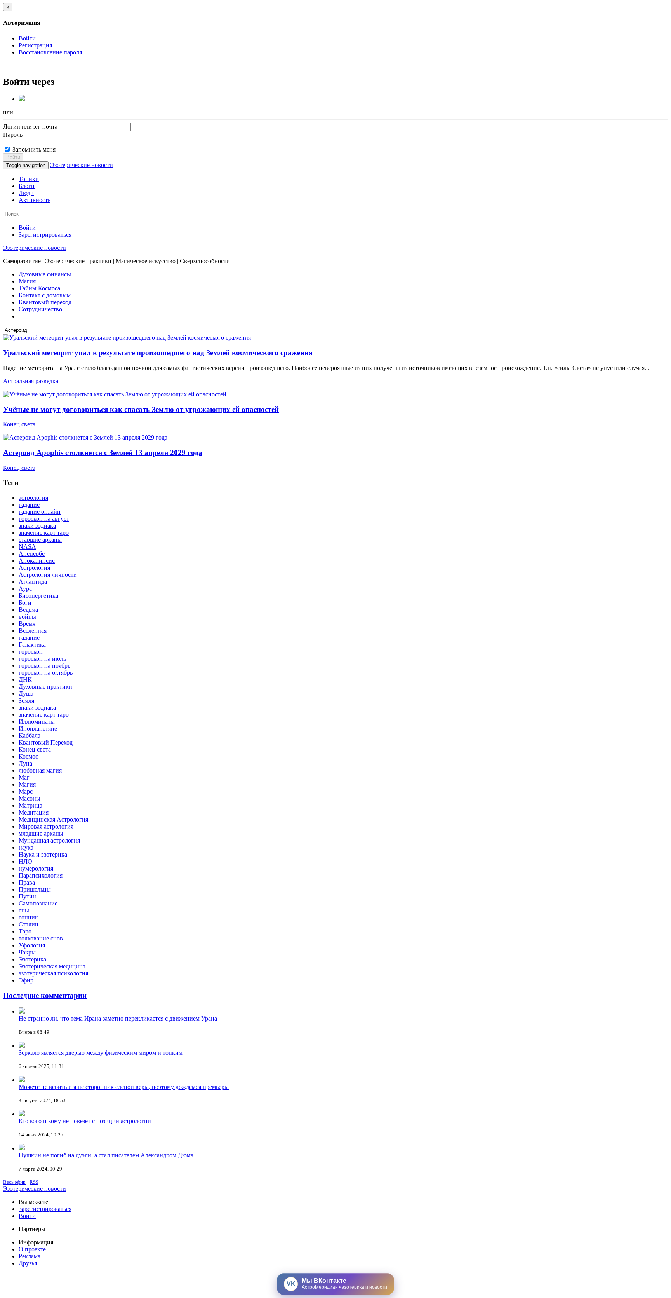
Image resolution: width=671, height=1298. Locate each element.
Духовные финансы (45, 274)
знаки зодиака (37, 525)
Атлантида (33, 581)
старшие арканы (40, 539)
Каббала (29, 735)
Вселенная (33, 630)
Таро (25, 931)
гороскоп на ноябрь (44, 665)
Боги (25, 602)
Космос (28, 756)
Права (27, 882)
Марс (26, 791)
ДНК (25, 679)
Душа (26, 693)
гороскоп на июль (42, 658)
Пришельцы (35, 889)
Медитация (34, 812)
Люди (26, 193)
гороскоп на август (44, 518)
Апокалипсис (37, 560)
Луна (25, 763)
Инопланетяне (38, 728)
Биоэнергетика (38, 595)
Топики (29, 179)
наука (26, 847)
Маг (24, 777)
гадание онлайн (40, 511)
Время (27, 623)
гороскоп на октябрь (46, 672)
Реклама (29, 1256)
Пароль (13, 134)
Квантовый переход (45, 302)
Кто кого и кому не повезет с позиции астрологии (85, 1121)
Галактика (32, 644)
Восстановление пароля (50, 52)
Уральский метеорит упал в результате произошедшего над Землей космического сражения (158, 353)
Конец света (19, 424)
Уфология (32, 945)
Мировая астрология (46, 826)
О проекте (32, 1249)
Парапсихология (41, 875)
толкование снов (41, 938)
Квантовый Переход (46, 742)
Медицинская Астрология (53, 819)
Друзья (28, 1263)
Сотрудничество (40, 309)
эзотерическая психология (53, 973)
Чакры (27, 952)
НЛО (25, 861)
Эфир (26, 980)
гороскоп (31, 651)
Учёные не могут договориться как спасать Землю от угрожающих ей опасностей (141, 409)
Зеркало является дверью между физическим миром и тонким (101, 1052)
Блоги (27, 186)
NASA (27, 546)
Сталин (28, 924)
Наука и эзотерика (43, 854)
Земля (26, 700)
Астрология (34, 567)
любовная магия (40, 770)
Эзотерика (32, 959)
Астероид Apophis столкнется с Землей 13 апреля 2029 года (102, 452)
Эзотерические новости (81, 165)
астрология (33, 497)
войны (27, 616)
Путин (27, 896)
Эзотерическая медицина (52, 966)
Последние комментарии (45, 995)
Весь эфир (14, 1182)
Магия (27, 281)
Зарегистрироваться (45, 234)
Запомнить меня (33, 149)
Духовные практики (45, 686)
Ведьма (28, 609)
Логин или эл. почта (30, 126)
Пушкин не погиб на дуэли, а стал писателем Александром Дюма (106, 1155)
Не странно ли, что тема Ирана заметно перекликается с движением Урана (118, 1018)
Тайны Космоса (39, 288)
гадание (29, 504)
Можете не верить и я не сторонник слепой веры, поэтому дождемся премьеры (124, 1086)
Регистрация (35, 45)
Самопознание (38, 903)
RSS (34, 1182)
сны (24, 910)
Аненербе (32, 553)
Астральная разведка (30, 381)
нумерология (36, 868)
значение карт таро (44, 532)
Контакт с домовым (45, 295)
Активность (34, 200)
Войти (27, 38)
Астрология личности (48, 574)
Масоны (29, 798)
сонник (28, 917)
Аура (25, 588)
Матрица (30, 805)
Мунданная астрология (49, 840)
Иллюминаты (37, 721)
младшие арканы (41, 833)
